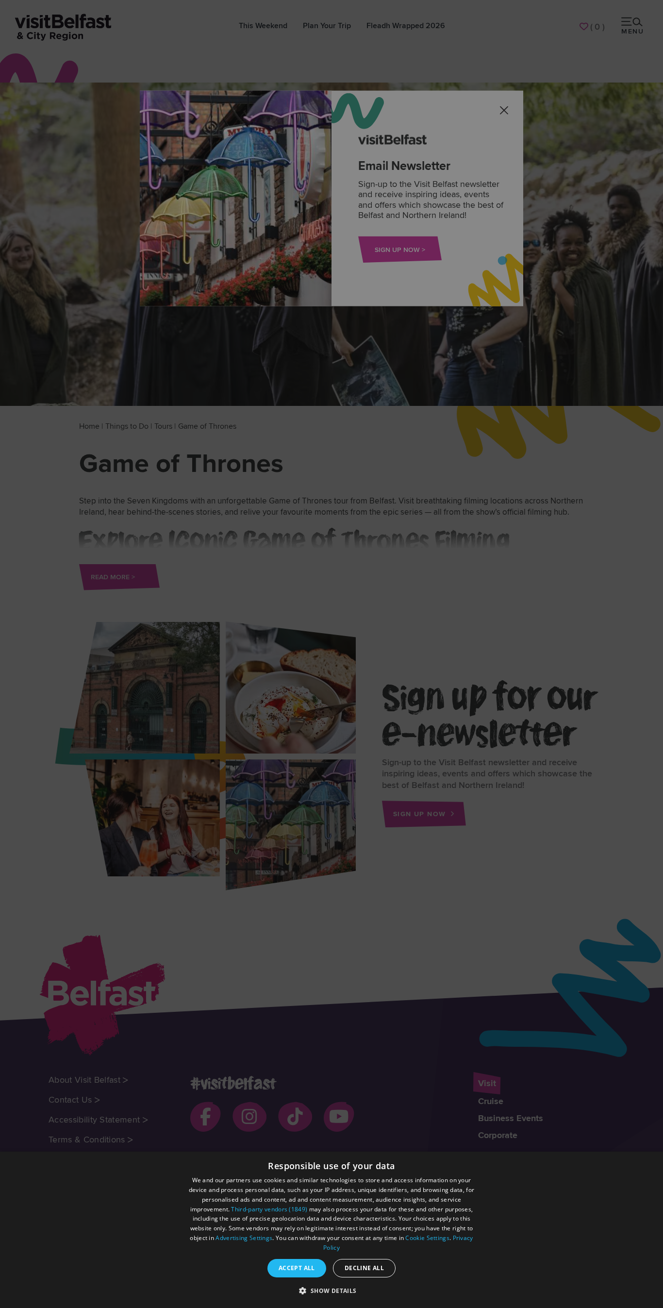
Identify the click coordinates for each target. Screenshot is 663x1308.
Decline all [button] (364, 1268)
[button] (331, 1290)
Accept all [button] (297, 1268)
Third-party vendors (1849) (269, 1209)
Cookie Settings (427, 1238)
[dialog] (331, 1230)
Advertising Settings (243, 1238)
